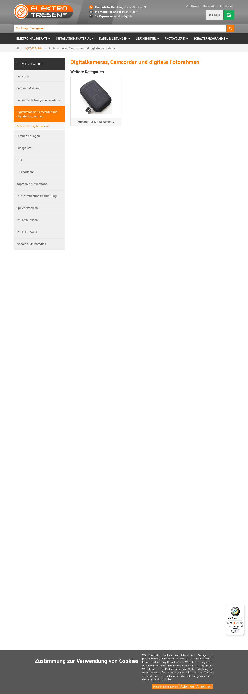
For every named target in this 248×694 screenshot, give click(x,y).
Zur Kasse (192, 6)
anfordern (116, 12)
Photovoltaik (175, 38)
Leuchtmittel (146, 38)
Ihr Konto (209, 6)
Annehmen (204, 686)
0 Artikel (214, 15)
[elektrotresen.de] (44, 11)
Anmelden (226, 6)
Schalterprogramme (210, 38)
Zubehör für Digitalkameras (96, 122)
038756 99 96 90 (121, 7)
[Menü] (241, 607)
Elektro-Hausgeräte (32, 38)
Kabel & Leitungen (113, 38)
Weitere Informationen (165, 686)
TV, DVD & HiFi (31, 64)
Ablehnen (187, 686)
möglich (113, 16)
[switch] (235, 630)
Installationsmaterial (73, 38)
